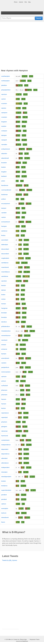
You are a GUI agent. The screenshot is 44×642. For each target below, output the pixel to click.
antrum (3, 381)
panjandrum (5, 367)
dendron (4, 322)
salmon (3, 504)
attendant (4, 458)
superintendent (6, 490)
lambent (4, 176)
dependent (4, 449)
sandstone (4, 276)
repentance (5, 413)
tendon (3, 481)
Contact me (16, 639)
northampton (5, 81)
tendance (4, 485)
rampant (4, 140)
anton (3, 181)
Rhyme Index (23, 639)
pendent (4, 494)
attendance (5, 463)
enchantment (5, 222)
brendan (4, 313)
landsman (4, 194)
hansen (3, 404)
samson (3, 376)
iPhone (15, 2)
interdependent (6, 476)
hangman (4, 308)
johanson (4, 390)
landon (3, 167)
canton (3, 217)
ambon (3, 199)
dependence (5, 454)
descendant (5, 249)
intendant (4, 472)
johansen (4, 394)
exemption (4, 508)
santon (3, 99)
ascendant (4, 240)
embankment (5, 149)
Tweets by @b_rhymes (9, 560)
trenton (3, 303)
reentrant (4, 340)
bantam (3, 354)
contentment (5, 440)
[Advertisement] (22, 46)
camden (4, 212)
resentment (5, 267)
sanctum (4, 94)
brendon (4, 317)
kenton (3, 408)
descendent (5, 253)
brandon (4, 162)
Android (21, 2)
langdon (4, 172)
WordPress (25, 641)
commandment (6, 190)
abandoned (5, 158)
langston (4, 122)
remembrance (5, 335)
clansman (4, 431)
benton (3, 285)
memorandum (5, 372)
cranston (4, 117)
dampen (4, 135)
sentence (4, 231)
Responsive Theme (34, 639)
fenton (3, 235)
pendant (4, 499)
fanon (3, 522)
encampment (5, 203)
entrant (3, 344)
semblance (4, 262)
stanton (3, 108)
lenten (3, 294)
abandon (4, 153)
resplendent (5, 258)
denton (3, 290)
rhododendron (6, 331)
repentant (4, 417)
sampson (4, 112)
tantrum (3, 513)
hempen (4, 226)
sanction (4, 281)
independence (6, 444)
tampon (3, 208)
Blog (29, 2)
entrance (4, 349)
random (3, 363)
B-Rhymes (16, 7)
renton (3, 299)
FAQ (25, 2)
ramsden (4, 144)
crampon (4, 131)
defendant (4, 244)
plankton (4, 85)
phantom (4, 422)
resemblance (5, 272)
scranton (4, 103)
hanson (3, 399)
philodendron (5, 326)
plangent (4, 426)
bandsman (4, 185)
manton (3, 126)
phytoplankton (5, 90)
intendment (5, 517)
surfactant (4, 385)
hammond (4, 435)
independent (5, 467)
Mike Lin (10, 639)
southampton (5, 76)
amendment (5, 358)
